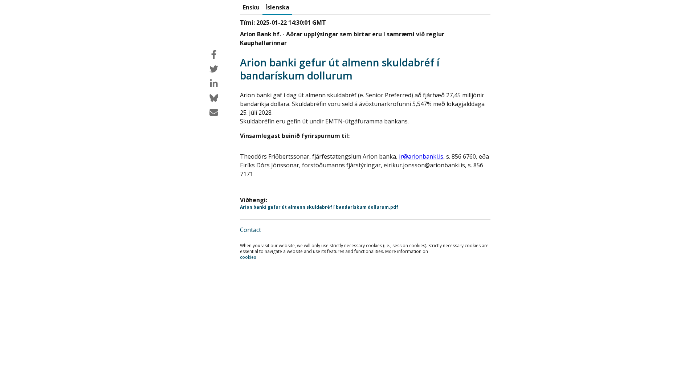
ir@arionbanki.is (421, 156)
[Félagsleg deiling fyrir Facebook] (214, 54)
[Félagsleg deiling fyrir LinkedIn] (214, 83)
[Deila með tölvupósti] (214, 112)
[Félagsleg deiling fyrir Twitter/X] (214, 69)
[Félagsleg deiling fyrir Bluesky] (214, 98)
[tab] (251, 7)
